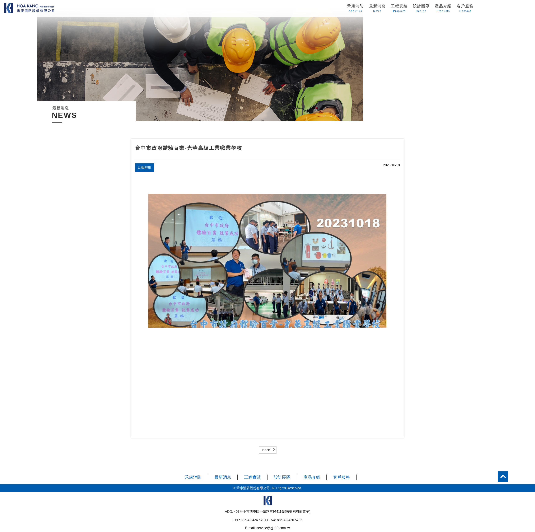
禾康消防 (355, 6)
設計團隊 (421, 6)
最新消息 (377, 6)
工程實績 (399, 6)
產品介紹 (443, 6)
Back (266, 450)
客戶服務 (465, 6)
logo (267, 502)
